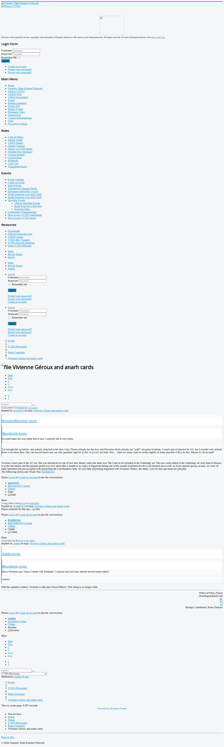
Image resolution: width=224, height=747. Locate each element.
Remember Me (9, 57)
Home (11, 85)
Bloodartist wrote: (14, 433)
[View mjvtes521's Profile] (19, 485)
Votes (11, 120)
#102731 (22, 540)
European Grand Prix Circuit (23, 191)
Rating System (15, 109)
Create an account (17, 66)
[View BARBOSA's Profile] (20, 523)
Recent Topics (15, 254)
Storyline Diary (22, 209)
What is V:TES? (16, 91)
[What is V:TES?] (11, 6)
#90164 (22, 503)
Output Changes (16, 146)
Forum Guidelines (17, 103)
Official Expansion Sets (20, 234)
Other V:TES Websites (19, 245)
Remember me (19, 284)
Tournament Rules (17, 166)
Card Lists (13, 163)
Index (11, 251)
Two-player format (17, 123)
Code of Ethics (15, 137)
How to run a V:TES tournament (25, 215)
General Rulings (16, 154)
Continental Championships (22, 212)
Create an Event (16, 182)
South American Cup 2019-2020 (25, 197)
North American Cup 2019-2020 (25, 194)
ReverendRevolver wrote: (20, 421)
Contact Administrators (20, 118)
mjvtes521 (33, 408)
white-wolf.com (158, 37)
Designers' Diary (16, 112)
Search (11, 257)
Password (6, 54)
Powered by (104, 708)
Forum (11, 100)
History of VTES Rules (20, 148)
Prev (10, 378)
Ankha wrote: (11, 554)
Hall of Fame (14, 185)
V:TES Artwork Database (21, 242)
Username (6, 50)
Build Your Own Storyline (28, 206)
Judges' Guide (15, 140)
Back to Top (7, 737)
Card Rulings (15, 157)
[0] (221, 604)
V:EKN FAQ (15, 94)
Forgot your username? (20, 69)
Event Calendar (16, 179)
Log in (5, 61)
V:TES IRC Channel (19, 239)
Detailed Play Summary (20, 151)
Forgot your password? (20, 72)
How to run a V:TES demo (22, 218)
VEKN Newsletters (18, 97)
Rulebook (13, 160)
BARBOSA (48, 471)
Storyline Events (16, 200)
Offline (11, 488)
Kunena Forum (118, 708)
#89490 (21, 408)
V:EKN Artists (15, 237)
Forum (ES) (14, 106)
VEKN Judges (15, 143)
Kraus (26, 676)
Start (10, 375)
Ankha (32, 540)
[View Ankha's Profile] (17, 621)
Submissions (14, 115)
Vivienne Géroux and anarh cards (50, 410)
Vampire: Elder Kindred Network (25, 88)
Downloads (14, 231)
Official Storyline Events (27, 203)
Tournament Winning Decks (22, 188)
